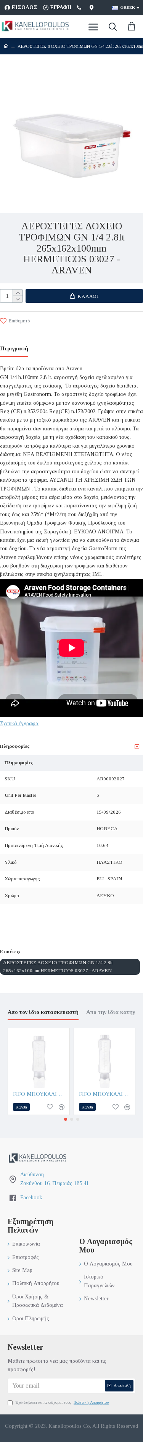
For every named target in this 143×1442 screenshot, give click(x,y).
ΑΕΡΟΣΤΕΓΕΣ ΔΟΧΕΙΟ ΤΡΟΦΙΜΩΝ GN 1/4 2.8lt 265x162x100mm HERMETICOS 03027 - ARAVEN (58, 966)
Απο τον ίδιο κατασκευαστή (43, 1012)
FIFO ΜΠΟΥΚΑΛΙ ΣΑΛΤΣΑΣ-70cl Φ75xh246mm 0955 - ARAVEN (106, 1094)
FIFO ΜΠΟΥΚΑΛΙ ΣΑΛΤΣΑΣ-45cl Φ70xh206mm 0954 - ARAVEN (40, 1094)
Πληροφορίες (14, 746)
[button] (65, 1119)
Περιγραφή (14, 348)
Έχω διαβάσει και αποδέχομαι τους (62, 1402)
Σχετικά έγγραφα (19, 723)
